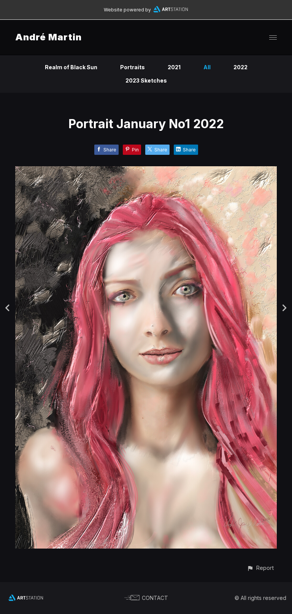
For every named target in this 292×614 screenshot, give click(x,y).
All (207, 67)
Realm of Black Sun (71, 67)
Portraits (132, 67)
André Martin (48, 37)
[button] (260, 568)
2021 (174, 67)
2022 (240, 67)
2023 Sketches (146, 80)
